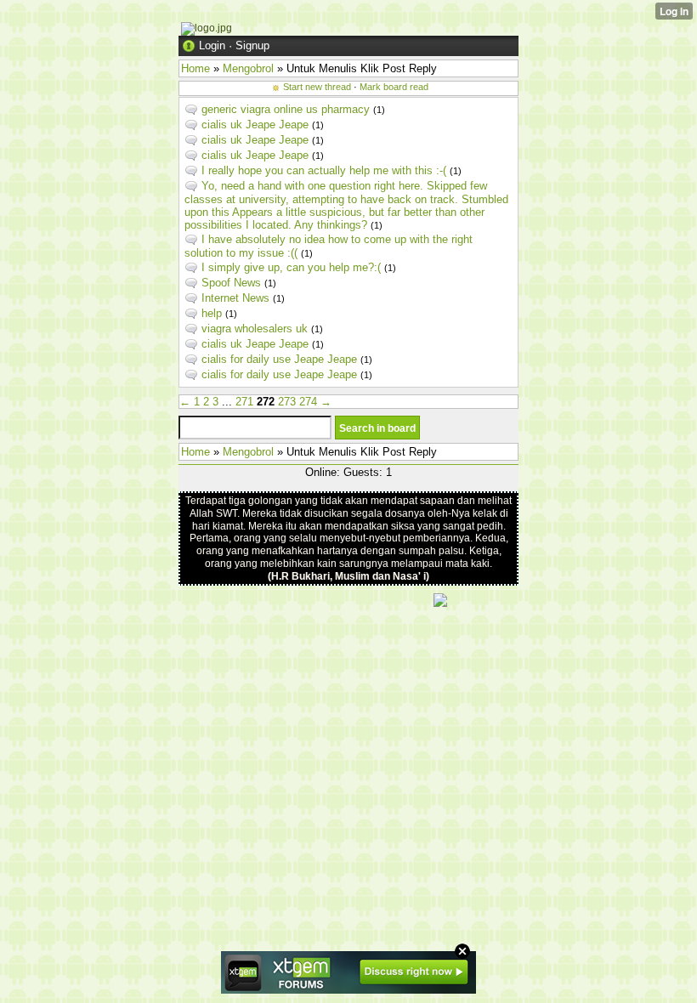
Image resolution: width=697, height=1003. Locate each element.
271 (244, 401)
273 (287, 401)
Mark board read (394, 87)
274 (308, 401)
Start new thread (317, 87)
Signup (252, 45)
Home (195, 68)
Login (212, 45)
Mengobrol (248, 68)
